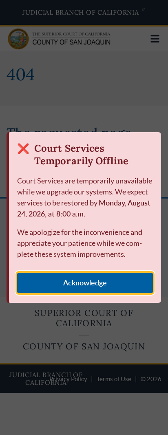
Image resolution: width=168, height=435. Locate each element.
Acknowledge (85, 282)
